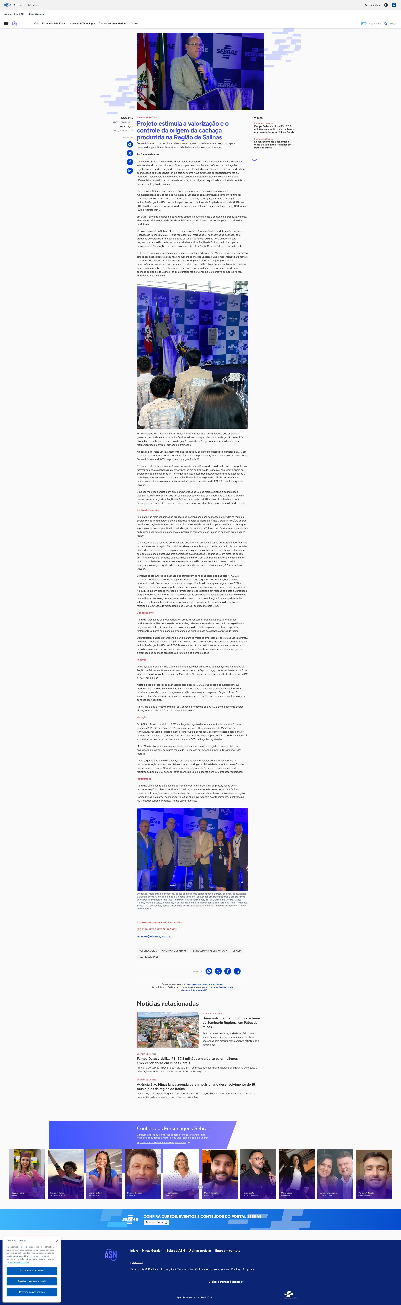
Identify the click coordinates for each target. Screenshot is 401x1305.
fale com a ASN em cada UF (193, 990)
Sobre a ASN (176, 1250)
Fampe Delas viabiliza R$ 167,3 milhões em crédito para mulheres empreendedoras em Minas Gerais (187, 1060)
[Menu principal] (6, 23)
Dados (235, 1269)
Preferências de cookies (31, 1292)
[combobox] (36, 14)
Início (36, 23)
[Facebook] (130, 162)
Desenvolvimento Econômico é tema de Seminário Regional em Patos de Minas (231, 1022)
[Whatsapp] (130, 144)
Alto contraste (386, 5)
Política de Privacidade (18, 1262)
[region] (32, 1269)
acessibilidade (373, 5)
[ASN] (110, 1255)
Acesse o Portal (155, 1222)
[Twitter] (130, 153)
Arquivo (248, 1269)
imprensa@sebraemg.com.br (153, 936)
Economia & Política (144, 1269)
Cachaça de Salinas (174, 951)
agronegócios (148, 951)
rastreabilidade (148, 957)
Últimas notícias (200, 1250)
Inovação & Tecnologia (177, 1269)
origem (236, 951)
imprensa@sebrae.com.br (221, 987)
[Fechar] (57, 1240)
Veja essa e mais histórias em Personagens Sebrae (161, 1142)
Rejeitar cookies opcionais (32, 1281)
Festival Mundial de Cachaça (209, 951)
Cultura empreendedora (212, 1269)
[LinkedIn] (130, 171)
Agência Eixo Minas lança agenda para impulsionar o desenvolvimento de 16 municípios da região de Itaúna (196, 1086)
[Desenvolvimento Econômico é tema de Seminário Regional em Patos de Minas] (168, 1030)
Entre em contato (227, 1250)
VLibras (393, 5)
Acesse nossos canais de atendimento (205, 984)
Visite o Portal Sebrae (224, 1281)
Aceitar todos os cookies (32, 1270)
